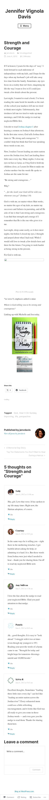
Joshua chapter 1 (25, 126)
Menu (25, 26)
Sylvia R (19, 679)
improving (9, 416)
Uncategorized (26, 53)
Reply (12, 519)
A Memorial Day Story (15, 448)
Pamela (19, 624)
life (16, 416)
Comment (36, 770)
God (16, 413)
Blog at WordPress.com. (24, 791)
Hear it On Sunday (27, 413)
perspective (24, 416)
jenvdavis (10, 53)
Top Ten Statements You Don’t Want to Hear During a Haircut (24, 453)
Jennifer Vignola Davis (24, 14)
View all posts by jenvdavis (14, 433)
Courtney (20, 530)
